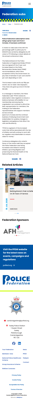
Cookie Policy (16, 380)
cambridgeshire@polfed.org (18, 321)
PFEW (25, 354)
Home (3, 24)
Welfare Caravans (8, 369)
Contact (26, 362)
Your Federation (8, 350)
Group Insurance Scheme (11, 364)
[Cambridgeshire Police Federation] (6, 4)
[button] (16, 213)
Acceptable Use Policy (16, 385)
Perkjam (26, 358)
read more (8, 209)
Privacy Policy (16, 375)
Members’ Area (7, 354)
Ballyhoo (19, 397)
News (9, 24)
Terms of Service (16, 389)
